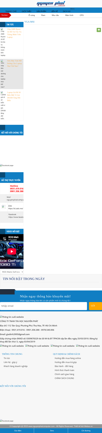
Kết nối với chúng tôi (13, 386)
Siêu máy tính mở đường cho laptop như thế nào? (14, 63)
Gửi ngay (94, 307)
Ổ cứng (32, 15)
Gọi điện (17, 431)
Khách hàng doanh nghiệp (15, 366)
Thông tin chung (12, 354)
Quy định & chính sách (66, 354)
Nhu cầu (55, 15)
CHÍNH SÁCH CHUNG (64, 378)
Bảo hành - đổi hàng (63, 366)
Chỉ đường (85, 431)
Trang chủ (10, 11)
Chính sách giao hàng (64, 374)
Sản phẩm (41, 11)
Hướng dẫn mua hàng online (67, 358)
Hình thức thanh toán (64, 370)
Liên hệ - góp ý (10, 362)
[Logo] (51, 4)
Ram (43, 15)
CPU (82, 15)
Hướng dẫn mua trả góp (65, 362)
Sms (52, 431)
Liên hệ (54, 11)
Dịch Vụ (66, 11)
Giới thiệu (26, 11)
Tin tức (6, 358)
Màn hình (69, 15)
